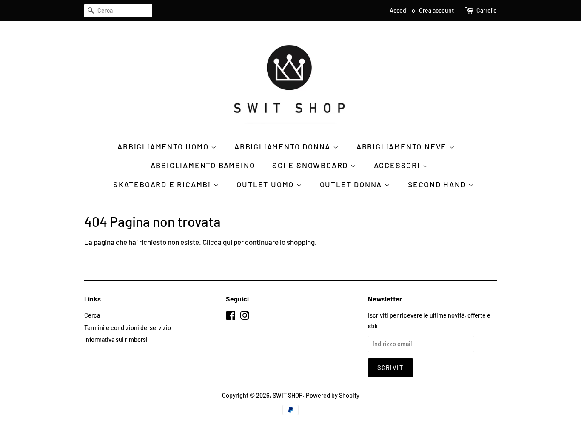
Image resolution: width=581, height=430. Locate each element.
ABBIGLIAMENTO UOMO (164, 146)
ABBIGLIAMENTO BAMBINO (203, 165)
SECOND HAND (438, 184)
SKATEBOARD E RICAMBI (163, 184)
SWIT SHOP (288, 395)
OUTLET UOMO (266, 184)
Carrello (486, 10)
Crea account (436, 10)
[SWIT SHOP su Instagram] (244, 317)
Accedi (399, 10)
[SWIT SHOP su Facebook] (231, 317)
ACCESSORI (398, 165)
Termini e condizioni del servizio (127, 327)
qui (227, 242)
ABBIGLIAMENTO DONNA (283, 146)
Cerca (92, 315)
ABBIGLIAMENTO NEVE (402, 146)
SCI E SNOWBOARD (311, 165)
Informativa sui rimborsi (116, 339)
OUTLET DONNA (352, 184)
